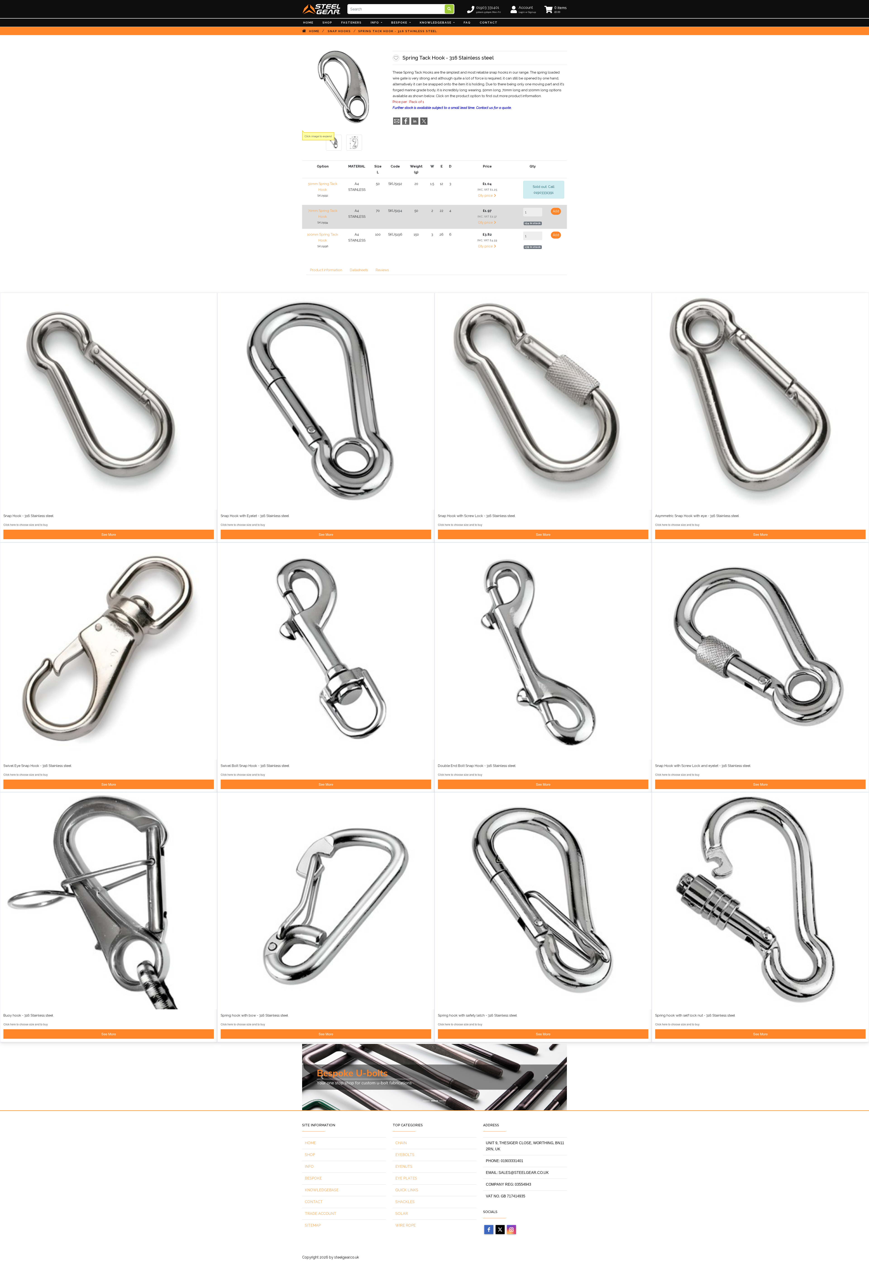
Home (308, 22)
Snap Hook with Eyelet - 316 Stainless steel (255, 516)
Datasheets (359, 270)
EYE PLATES (406, 1178)
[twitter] (500, 1229)
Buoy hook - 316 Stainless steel (28, 1015)
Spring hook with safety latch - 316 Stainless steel (477, 1015)
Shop (327, 22)
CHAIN (401, 1143)
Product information (326, 270)
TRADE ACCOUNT (320, 1213)
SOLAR (401, 1213)
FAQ (467, 22)
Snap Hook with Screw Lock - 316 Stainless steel (476, 516)
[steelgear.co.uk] (321, 9)
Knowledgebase (436, 22)
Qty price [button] (486, 196)
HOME (310, 1143)
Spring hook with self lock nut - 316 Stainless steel (695, 1015)
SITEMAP (313, 1225)
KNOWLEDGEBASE (322, 1190)
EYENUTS (403, 1166)
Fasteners (351, 22)
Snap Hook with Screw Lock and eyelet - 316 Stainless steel (702, 766)
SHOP (310, 1155)
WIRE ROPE (405, 1225)
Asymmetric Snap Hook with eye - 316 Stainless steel (697, 516)
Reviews (382, 270)
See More (108, 534)
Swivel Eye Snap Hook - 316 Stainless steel (37, 766)
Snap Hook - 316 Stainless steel (28, 516)
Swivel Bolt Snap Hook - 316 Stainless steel (255, 766)
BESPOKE (399, 22)
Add (556, 211)
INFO (375, 22)
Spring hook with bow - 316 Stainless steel (254, 1015)
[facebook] (488, 1229)
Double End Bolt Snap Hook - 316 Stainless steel (477, 766)
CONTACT (489, 22)
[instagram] (511, 1229)
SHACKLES (405, 1202)
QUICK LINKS (406, 1190)
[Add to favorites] (396, 58)
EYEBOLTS (404, 1155)
